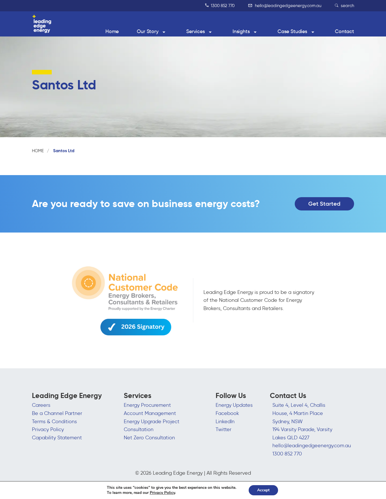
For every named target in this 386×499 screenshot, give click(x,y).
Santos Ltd (63, 150)
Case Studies (292, 31)
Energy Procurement (147, 405)
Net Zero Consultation (149, 438)
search (347, 5)
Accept (263, 490)
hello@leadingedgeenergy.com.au (287, 5)
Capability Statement (57, 438)
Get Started (324, 203)
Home (112, 31)
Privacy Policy (48, 429)
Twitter (223, 429)
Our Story (148, 31)
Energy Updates (234, 405)
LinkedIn (225, 421)
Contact (344, 31)
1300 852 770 (222, 5)
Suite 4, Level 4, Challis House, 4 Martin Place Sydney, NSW (298, 413)
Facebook (227, 413)
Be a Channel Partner (57, 413)
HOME (38, 150)
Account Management (150, 413)
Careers (41, 405)
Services (195, 31)
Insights (241, 31)
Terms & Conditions (54, 421)
